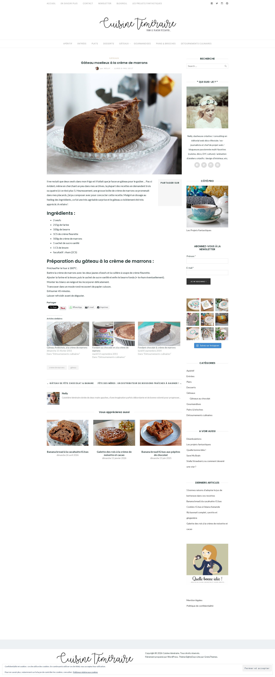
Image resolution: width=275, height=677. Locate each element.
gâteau (73, 367)
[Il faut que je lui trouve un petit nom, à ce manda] (193, 333)
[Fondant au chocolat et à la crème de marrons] (113, 334)
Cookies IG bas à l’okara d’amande (203, 506)
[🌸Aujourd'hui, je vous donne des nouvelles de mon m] (207, 319)
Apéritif (67, 43)
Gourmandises (142, 43)
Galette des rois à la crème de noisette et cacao (114, 453)
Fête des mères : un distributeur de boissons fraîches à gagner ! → (140, 383)
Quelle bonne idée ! (196, 450)
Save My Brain (193, 455)
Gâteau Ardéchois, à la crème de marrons (67, 347)
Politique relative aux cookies (85, 672)
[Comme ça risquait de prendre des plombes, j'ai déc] (221, 304)
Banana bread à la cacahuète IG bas (67, 451)
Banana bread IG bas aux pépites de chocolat (160, 453)
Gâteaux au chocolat (200, 398)
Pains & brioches (166, 43)
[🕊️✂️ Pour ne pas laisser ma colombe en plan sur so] (207, 333)
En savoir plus (69, 3)
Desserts (108, 43)
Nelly (105, 68)
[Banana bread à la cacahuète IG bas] (67, 432)
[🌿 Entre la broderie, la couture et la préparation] (207, 304)
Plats (95, 43)
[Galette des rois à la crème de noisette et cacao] (114, 432)
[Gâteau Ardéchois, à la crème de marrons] (68, 334)
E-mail (190, 267)
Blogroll (122, 3)
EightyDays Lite (193, 657)
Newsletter (104, 3)
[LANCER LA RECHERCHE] (225, 67)
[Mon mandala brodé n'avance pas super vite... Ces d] (193, 304)
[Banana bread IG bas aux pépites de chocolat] (161, 432)
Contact (88, 3)
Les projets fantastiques (199, 444)
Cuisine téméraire (171, 653)
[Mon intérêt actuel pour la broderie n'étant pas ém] (221, 333)
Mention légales (194, 600)
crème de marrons (56, 367)
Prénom (191, 256)
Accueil (51, 3)
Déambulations (194, 438)
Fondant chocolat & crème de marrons (157, 347)
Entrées (82, 43)
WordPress (172, 657)
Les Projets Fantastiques (147, 3)
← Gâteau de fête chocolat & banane (70, 383)
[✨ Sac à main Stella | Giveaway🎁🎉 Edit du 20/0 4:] (221, 319)
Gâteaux (124, 43)
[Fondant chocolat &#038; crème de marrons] (159, 334)
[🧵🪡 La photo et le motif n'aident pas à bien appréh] (193, 319)
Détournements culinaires (196, 43)
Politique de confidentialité (200, 605)
